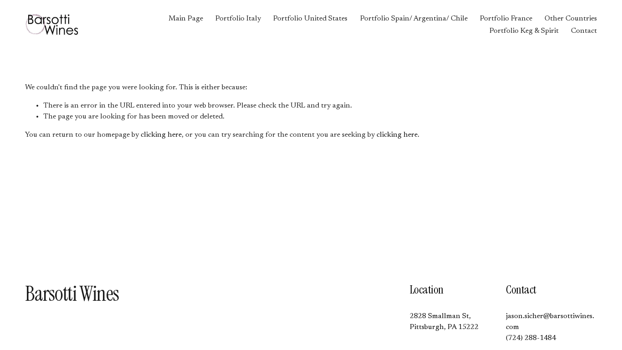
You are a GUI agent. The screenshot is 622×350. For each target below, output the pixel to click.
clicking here (161, 135)
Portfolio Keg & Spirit (524, 31)
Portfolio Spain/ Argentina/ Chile (414, 18)
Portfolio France (506, 18)
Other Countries (571, 18)
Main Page (185, 18)
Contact (584, 31)
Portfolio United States (310, 18)
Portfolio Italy (238, 18)
